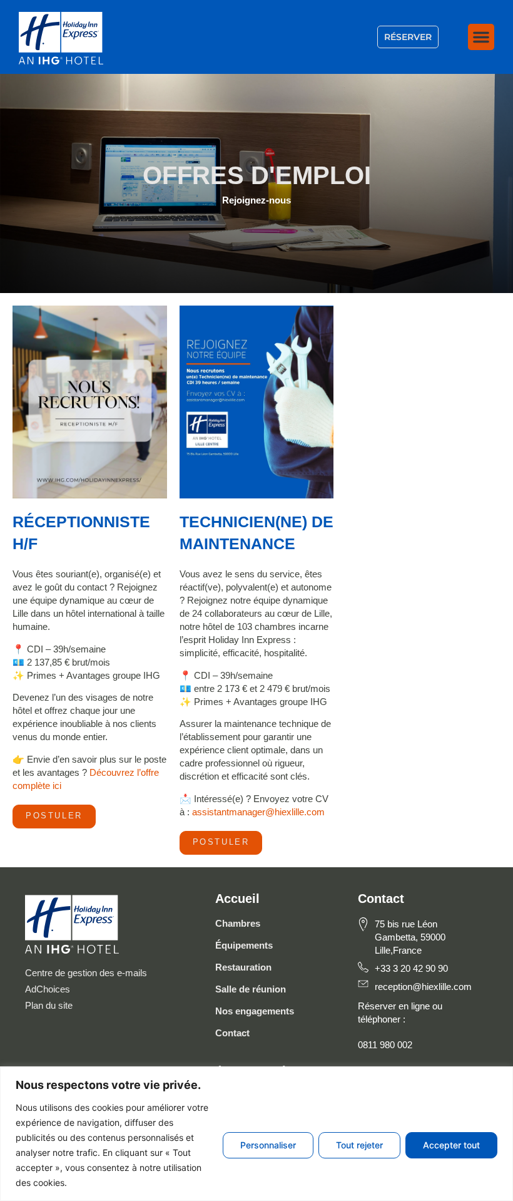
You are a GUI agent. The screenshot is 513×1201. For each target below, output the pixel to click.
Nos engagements (254, 1011)
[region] (256, 1133)
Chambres (237, 923)
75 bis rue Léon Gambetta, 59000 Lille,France (410, 937)
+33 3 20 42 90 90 (411, 968)
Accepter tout (451, 1145)
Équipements (244, 945)
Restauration (243, 967)
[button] (481, 37)
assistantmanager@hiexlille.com (258, 812)
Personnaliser (268, 1145)
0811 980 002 (385, 1044)
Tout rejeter (359, 1145)
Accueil (237, 898)
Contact (232, 1033)
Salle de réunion (250, 989)
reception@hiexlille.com (423, 986)
